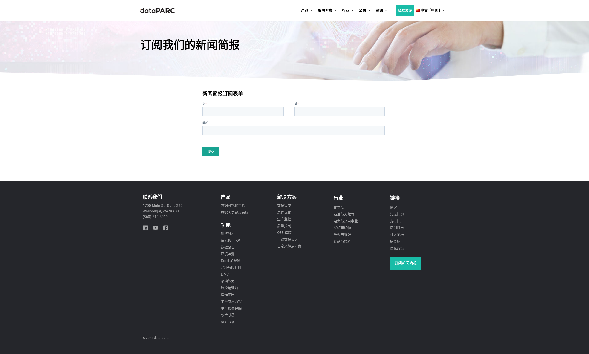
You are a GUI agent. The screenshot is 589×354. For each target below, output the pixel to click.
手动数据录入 (287, 240)
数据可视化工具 (233, 205)
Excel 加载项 (230, 261)
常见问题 (397, 214)
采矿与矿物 (342, 228)
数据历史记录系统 (234, 212)
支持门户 (397, 221)
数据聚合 (228, 247)
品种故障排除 (231, 268)
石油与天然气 (344, 214)
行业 (345, 10)
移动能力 (228, 281)
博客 (393, 208)
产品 (305, 10)
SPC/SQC (228, 322)
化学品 (339, 208)
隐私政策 (397, 248)
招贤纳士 (397, 241)
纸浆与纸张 (342, 235)
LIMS (225, 274)
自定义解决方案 (289, 246)
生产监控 (284, 219)
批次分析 (228, 234)
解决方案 (325, 10)
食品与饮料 (342, 241)
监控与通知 (229, 288)
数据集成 (284, 205)
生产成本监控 (231, 301)
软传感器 (228, 315)
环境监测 (228, 254)
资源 (379, 10)
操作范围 (228, 295)
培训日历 (397, 228)
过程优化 (284, 212)
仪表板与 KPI (231, 240)
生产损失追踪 (231, 308)
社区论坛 (397, 235)
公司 (362, 10)
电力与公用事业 (346, 221)
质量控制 (284, 226)
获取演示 (405, 10)
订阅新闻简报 (406, 263)
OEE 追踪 (284, 233)
